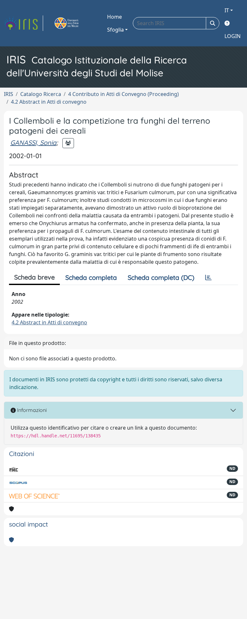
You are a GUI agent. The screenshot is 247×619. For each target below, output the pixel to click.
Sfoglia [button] (115, 29)
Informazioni (31, 410)
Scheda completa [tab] (91, 277)
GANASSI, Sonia (33, 142)
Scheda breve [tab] (34, 277)
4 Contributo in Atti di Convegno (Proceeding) (123, 94)
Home (114, 16)
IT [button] (226, 10)
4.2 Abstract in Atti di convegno (49, 101)
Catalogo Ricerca (40, 94)
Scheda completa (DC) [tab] (161, 277)
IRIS (8, 94)
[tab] (208, 277)
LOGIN (232, 36)
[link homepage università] (74, 23)
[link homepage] (23, 23)
